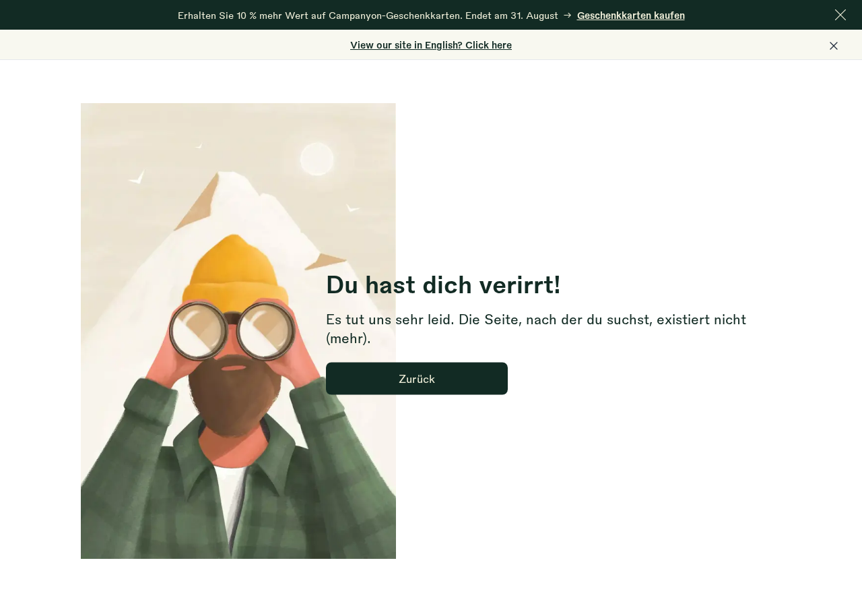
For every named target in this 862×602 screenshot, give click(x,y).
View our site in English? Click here (431, 44)
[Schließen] (840, 15)
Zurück (417, 377)
